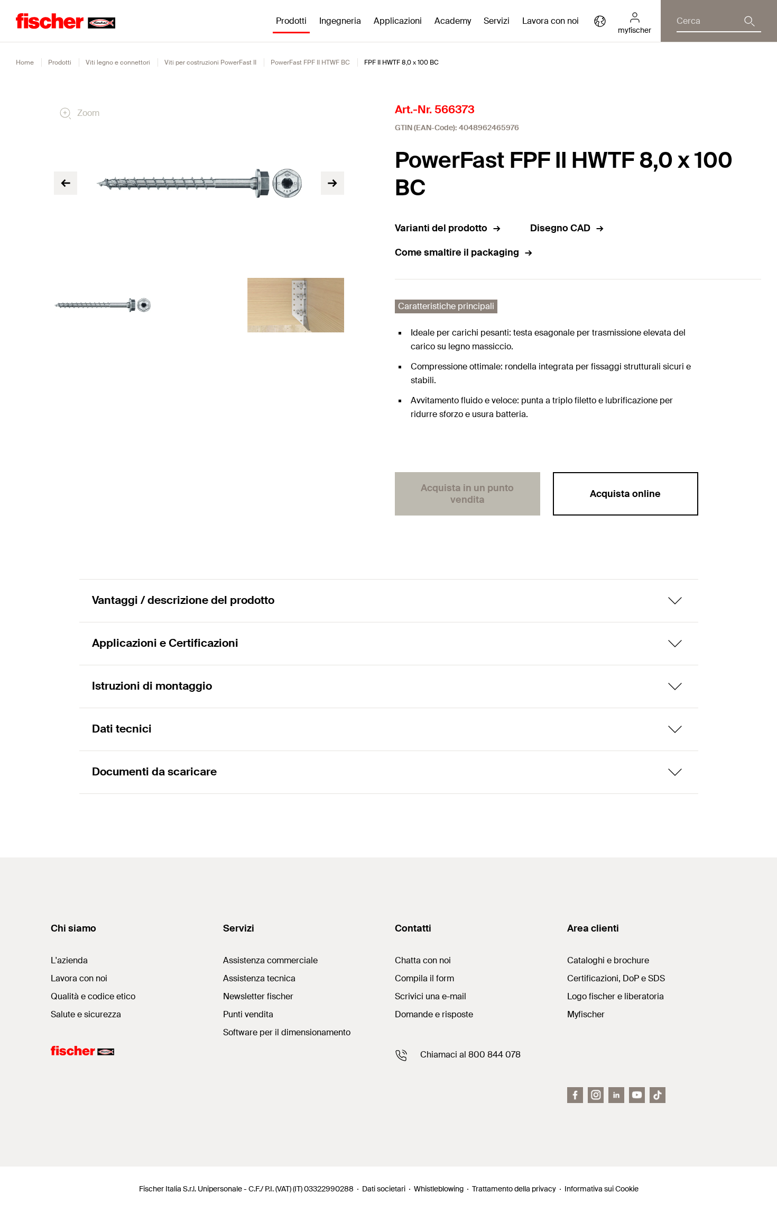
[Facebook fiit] (575, 1095)
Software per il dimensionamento (286, 1032)
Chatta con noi (423, 960)
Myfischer (586, 1014)
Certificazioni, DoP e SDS (616, 978)
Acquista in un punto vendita (467, 494)
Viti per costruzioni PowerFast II (210, 62)
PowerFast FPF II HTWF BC (310, 62)
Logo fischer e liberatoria (615, 996)
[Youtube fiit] (637, 1095)
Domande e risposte (434, 1014)
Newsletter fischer (258, 996)
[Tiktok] (657, 1095)
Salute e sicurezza (86, 1014)
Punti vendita (248, 1014)
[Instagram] (596, 1095)
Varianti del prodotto (441, 228)
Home (25, 62)
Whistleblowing (439, 1189)
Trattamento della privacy (514, 1189)
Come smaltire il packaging (457, 252)
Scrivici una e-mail (430, 996)
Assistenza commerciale (270, 960)
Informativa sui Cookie (602, 1189)
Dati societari (383, 1189)
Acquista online (625, 493)
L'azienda (69, 960)
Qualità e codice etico (93, 996)
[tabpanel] (102, 305)
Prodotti (59, 62)
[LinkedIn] (616, 1095)
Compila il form (424, 978)
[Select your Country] (600, 21)
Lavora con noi (550, 20)
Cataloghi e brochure (608, 960)
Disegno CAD (560, 228)
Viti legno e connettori (118, 62)
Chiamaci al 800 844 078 (470, 1054)
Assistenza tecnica (259, 978)
